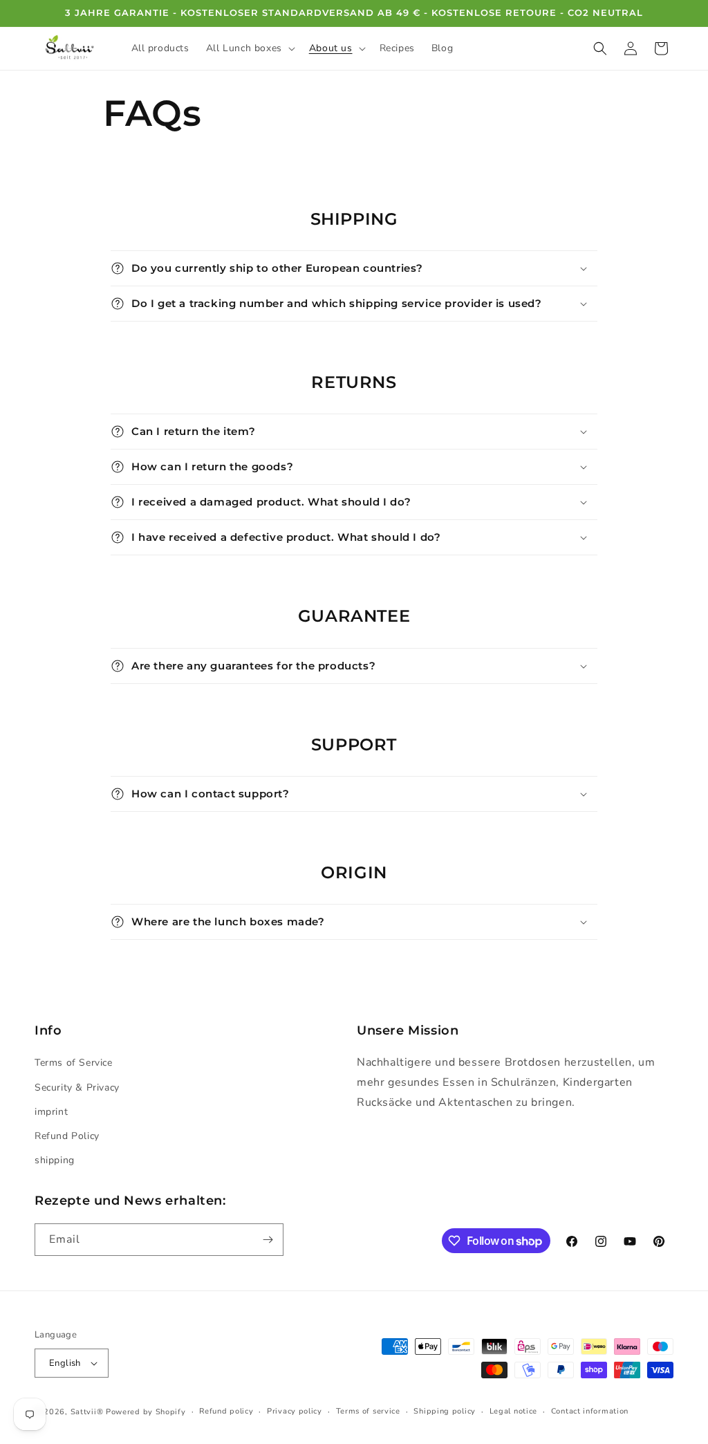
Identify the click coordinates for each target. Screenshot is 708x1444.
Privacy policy (294, 1411)
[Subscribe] (267, 1239)
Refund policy (226, 1411)
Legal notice (513, 1411)
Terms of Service (74, 1062)
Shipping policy (444, 1411)
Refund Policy (67, 1135)
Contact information (589, 1411)
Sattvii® (87, 1412)
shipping (55, 1160)
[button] (249, 48)
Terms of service (368, 1411)
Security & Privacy (77, 1087)
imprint (51, 1111)
